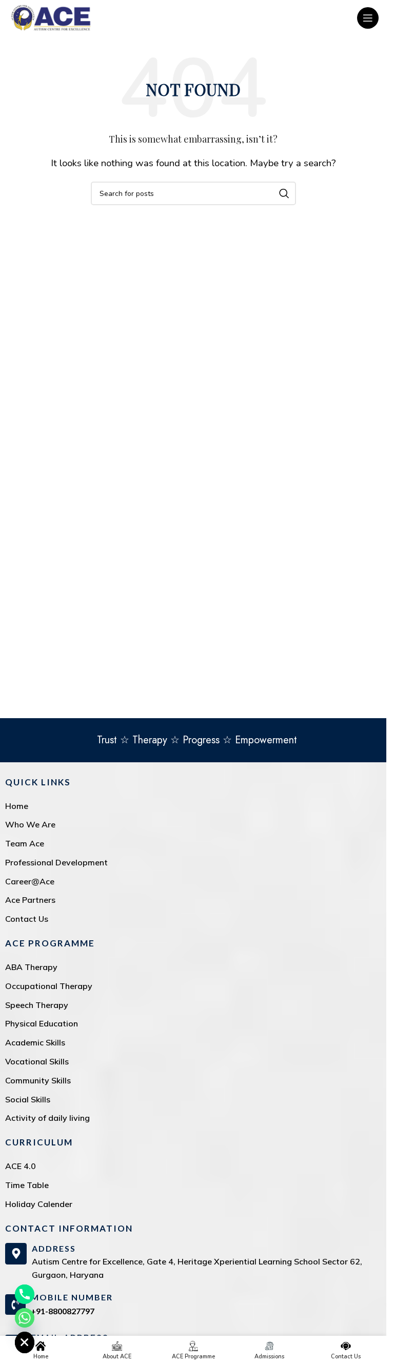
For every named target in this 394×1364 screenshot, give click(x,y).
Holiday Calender (38, 1204)
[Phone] (24, 1294)
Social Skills (27, 1099)
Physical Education (41, 1023)
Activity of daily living (47, 1118)
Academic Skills (35, 1042)
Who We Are (30, 824)
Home (16, 806)
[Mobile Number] (15, 1304)
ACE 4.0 (20, 1166)
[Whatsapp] (24, 1318)
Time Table (27, 1185)
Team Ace (24, 843)
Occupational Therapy (48, 986)
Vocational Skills (37, 1061)
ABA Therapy (31, 967)
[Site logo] (51, 17)
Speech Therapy (36, 1005)
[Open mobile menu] (368, 18)
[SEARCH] (284, 193)
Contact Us (26, 919)
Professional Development (56, 862)
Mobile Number (72, 1297)
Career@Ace (29, 881)
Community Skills (38, 1080)
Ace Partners (30, 900)
